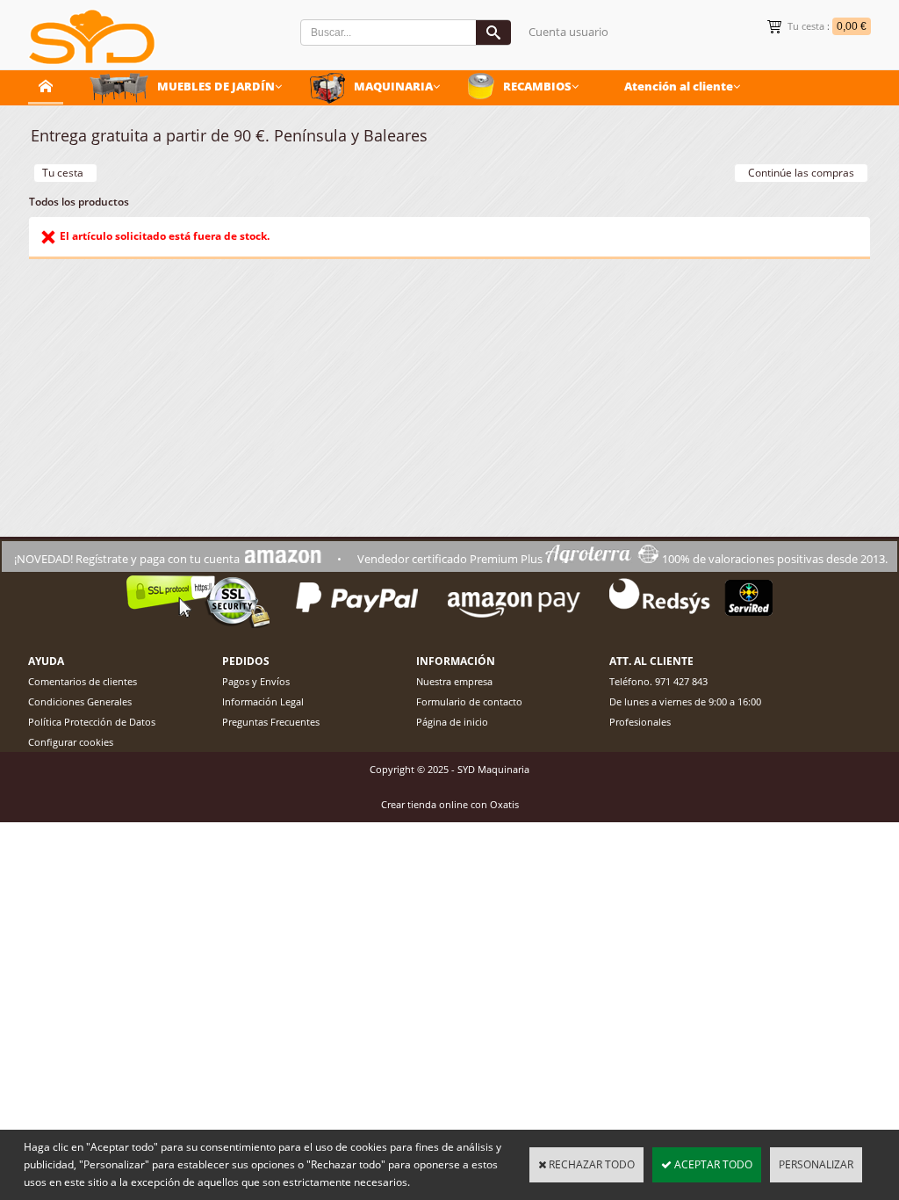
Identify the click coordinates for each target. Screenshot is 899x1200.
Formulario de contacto (469, 701)
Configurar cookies (70, 741)
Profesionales (640, 721)
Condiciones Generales (80, 701)
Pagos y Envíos (256, 681)
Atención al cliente (678, 86)
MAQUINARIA (393, 86)
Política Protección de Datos (91, 721)
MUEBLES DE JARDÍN (216, 86)
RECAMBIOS (537, 86)
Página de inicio (452, 721)
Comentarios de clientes (82, 681)
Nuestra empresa (454, 681)
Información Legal (263, 701)
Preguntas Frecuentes (271, 721)
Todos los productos (79, 201)
